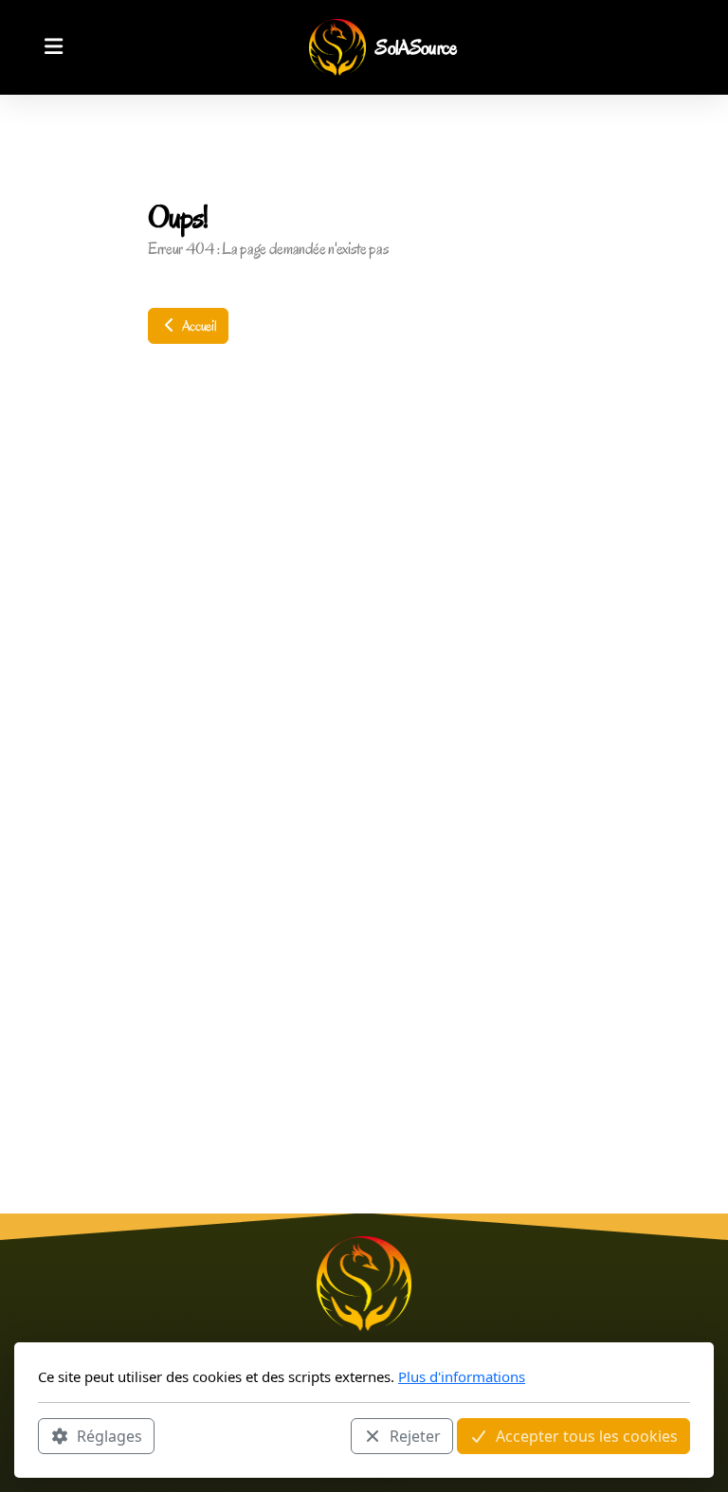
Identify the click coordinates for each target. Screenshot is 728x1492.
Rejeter (415, 1436)
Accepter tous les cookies (587, 1436)
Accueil (197, 325)
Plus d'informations (461, 1376)
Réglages (109, 1436)
